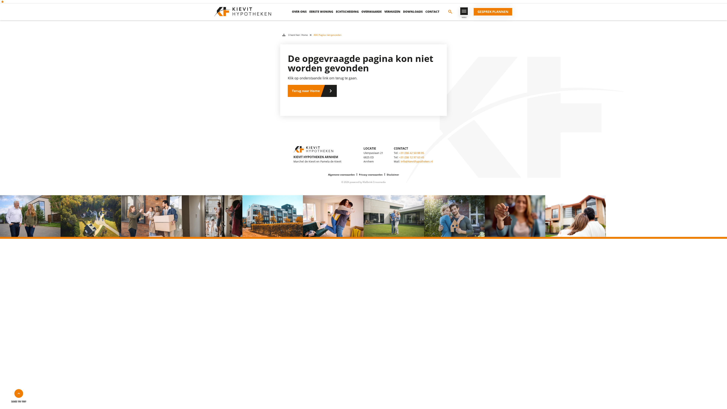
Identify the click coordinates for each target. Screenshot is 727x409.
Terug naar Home (306, 91)
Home (304, 35)
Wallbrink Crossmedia (374, 182)
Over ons (299, 11)
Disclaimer (393, 174)
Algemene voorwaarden (341, 174)
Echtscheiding (347, 11)
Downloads (413, 11)
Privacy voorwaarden (371, 174)
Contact (432, 11)
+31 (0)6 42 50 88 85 (411, 153)
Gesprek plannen (492, 11)
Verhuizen (392, 11)
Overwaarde (371, 11)
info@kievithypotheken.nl (417, 161)
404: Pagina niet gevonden (327, 35)
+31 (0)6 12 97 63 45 (411, 157)
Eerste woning (321, 11)
